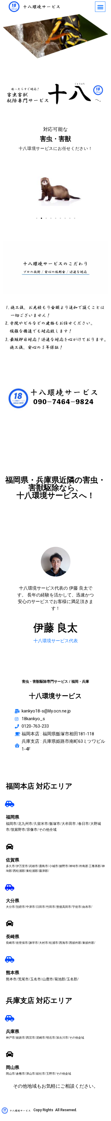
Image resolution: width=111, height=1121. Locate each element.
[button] (100, 6)
